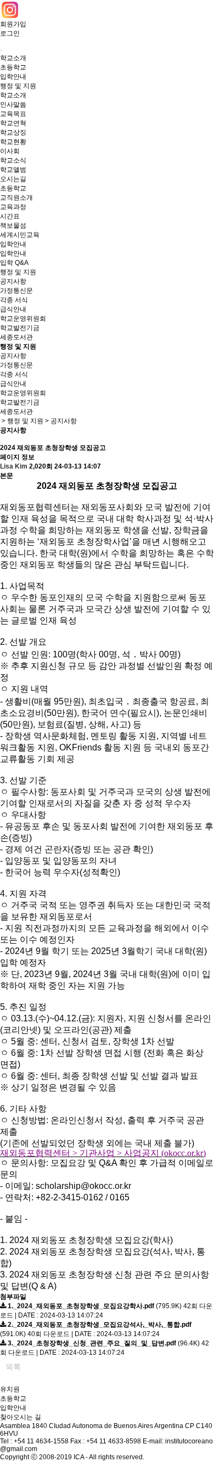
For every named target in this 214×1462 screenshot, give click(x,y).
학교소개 (13, 58)
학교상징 (13, 132)
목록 (13, 1366)
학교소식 (13, 160)
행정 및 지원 (18, 86)
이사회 (10, 151)
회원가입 (13, 24)
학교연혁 (13, 123)
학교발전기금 (20, 328)
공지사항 (13, 281)
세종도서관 (16, 337)
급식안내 (13, 309)
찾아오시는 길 (20, 1417)
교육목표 (13, 114)
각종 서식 (14, 300)
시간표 (10, 216)
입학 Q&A (14, 263)
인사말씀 (13, 104)
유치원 (10, 1389)
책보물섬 (13, 225)
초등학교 (13, 67)
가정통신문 (16, 290)
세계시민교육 (20, 235)
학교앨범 (13, 170)
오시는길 (13, 179)
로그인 (10, 33)
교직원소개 (16, 197)
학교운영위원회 (23, 318)
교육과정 (13, 207)
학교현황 (13, 142)
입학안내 (13, 76)
